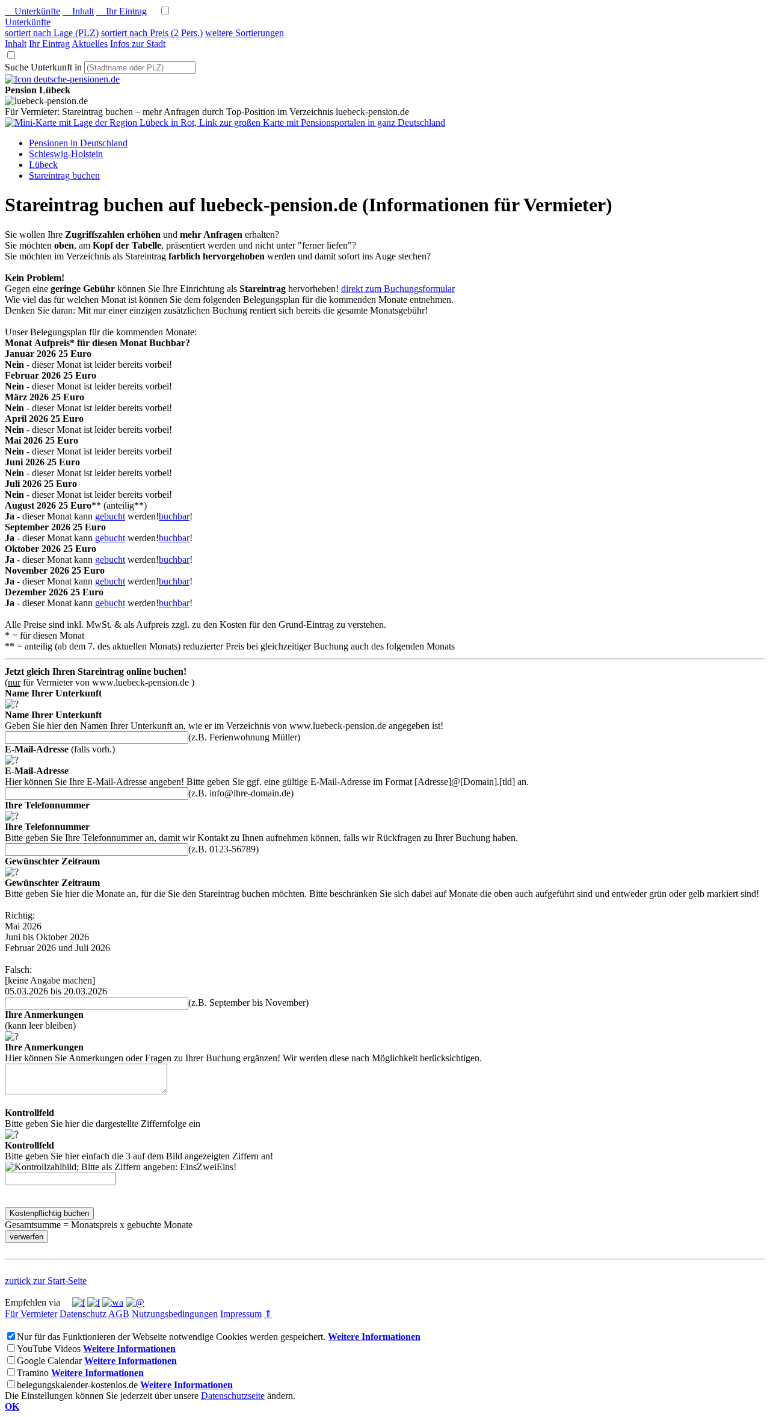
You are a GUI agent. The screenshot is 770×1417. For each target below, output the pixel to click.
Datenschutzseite (233, 1396)
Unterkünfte (32, 11)
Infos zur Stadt (137, 44)
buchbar (174, 516)
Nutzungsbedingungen (175, 1314)
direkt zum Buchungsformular (398, 289)
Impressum (241, 1314)
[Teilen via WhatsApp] (112, 1302)
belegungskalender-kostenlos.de (77, 1385)
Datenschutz (83, 1314)
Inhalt (78, 11)
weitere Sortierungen (244, 33)
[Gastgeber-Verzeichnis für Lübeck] (62, 79)
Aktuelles (90, 44)
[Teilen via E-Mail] (135, 1302)
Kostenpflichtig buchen (49, 1213)
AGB (118, 1314)
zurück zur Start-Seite (46, 1281)
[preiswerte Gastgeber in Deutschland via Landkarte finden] (225, 122)
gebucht (110, 516)
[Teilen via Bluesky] (93, 1302)
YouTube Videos (49, 1349)
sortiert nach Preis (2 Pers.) (152, 33)
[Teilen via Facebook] (78, 1302)
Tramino (33, 1373)
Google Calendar (49, 1361)
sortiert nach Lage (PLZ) (52, 33)
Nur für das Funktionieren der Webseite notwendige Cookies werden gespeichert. (171, 1337)
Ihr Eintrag (121, 11)
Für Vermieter (31, 1314)
